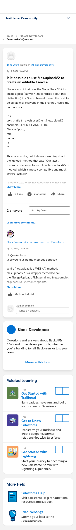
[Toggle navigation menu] (68, 18)
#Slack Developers (31, 36)
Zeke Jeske (13, 64)
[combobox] (49, 210)
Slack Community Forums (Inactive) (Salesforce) (36, 242)
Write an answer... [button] (30, 310)
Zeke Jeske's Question (20, 39)
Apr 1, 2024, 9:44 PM (17, 71)
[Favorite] (59, 391)
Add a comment (25, 305)
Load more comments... (21, 222)
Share (57, 194)
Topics (9, 36)
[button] (38, 362)
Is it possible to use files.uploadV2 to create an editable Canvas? (35, 80)
